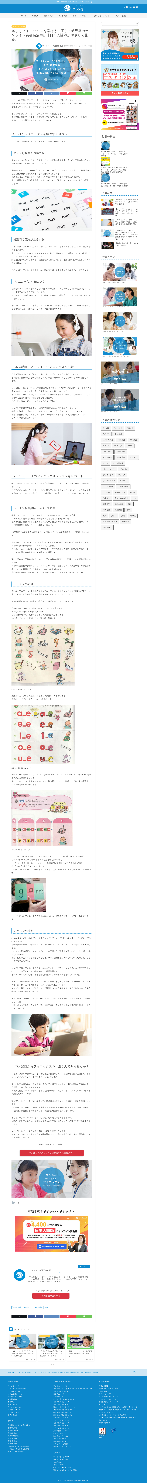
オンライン (106, 356)
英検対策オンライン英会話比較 (19, 1425)
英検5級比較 (12, 1444)
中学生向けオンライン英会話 (109, 411)
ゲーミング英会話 (59, 1439)
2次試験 (106, 428)
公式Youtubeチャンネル (62, 1467)
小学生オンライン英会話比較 (18, 1446)
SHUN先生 (118, 446)
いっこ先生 (107, 451)
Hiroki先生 (118, 434)
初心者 (132, 492)
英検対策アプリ (104, 1423)
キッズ (105, 463)
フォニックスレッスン (61, 1420)
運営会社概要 (103, 1386)
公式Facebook (58, 1465)
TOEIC (130, 446)
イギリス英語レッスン (61, 1433)
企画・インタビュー (80, 16)
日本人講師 (39, 1307)
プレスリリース (109, 481)
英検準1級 (125, 521)
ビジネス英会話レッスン (62, 1402)
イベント (133, 457)
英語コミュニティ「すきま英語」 (65, 1470)
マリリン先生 (108, 486)
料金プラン (12, 1402)
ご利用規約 (103, 1391)
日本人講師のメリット (16, 1394)
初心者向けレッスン (60, 1386)
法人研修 (104, 1420)
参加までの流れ (13, 1404)
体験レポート (120, 492)
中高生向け (131, 1407)
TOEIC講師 (108, 1410)
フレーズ (121, 475)
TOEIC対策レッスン (60, 1391)
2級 (76, 1389)
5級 (90, 1389)
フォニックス (28, 1307)
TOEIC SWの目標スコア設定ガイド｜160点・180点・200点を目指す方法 (114, 154)
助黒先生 (106, 498)
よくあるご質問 (13, 1412)
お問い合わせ (13, 1415)
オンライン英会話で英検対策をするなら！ (115, 282)
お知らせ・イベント (102, 16)
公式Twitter (57, 1462)
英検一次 (129, 1417)
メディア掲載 (120, 16)
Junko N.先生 (17, 1307)
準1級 (72, 1389)
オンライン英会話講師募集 (108, 1407)
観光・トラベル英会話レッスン (64, 1407)
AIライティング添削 (60, 1444)
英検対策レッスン (110, 521)
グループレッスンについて (63, 1446)
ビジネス (123, 469)
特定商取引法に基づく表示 (108, 1389)
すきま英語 (63, 16)
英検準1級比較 (13, 1430)
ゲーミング (131, 1410)
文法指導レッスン (59, 1396)
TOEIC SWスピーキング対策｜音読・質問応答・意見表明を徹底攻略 (115, 185)
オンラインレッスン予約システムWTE (113, 1415)
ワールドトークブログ (61, 1457)
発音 (47, 1307)
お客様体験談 (13, 1399)
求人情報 (102, 1404)
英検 (123, 516)
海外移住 (118, 510)
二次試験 (106, 492)
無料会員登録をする (51, 1296)
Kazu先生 (121, 440)
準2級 (80, 1389)
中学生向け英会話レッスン (63, 1412)
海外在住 (106, 510)
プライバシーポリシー (107, 1394)
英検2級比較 (12, 1433)
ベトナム (123, 481)
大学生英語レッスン (60, 1417)
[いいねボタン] (13, 1203)
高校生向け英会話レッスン (63, 1415)
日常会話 (106, 504)
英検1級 (133, 516)
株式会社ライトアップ (107, 1412)
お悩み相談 (120, 451)
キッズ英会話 (118, 463)
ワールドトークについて (17, 1391)
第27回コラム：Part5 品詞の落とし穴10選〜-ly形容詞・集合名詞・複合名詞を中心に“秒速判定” (114, 170)
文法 (134, 498)
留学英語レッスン (59, 1441)
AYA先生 (106, 434)
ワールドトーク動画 (60, 1459)
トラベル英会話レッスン (62, 1428)
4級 (87, 1389)
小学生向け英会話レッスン (63, 1410)
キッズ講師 (123, 1407)
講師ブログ (48, 16)
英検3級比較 (12, 1438)
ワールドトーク (13, 1386)
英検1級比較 (12, 1428)
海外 (130, 504)
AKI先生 (130, 428)
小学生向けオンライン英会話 (109, 384)
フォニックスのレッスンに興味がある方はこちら (51, 1153)
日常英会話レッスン (60, 1404)
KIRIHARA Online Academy (109, 1417)
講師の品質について (15, 1396)
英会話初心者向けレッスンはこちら (113, 331)
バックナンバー (109, 469)
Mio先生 (106, 446)
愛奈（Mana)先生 (121, 498)
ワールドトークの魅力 (29, 16)
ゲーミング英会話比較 (16, 1451)
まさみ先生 (120, 457)
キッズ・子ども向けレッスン (63, 1399)
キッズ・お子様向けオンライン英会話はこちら (116, 306)
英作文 (113, 516)
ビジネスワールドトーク (107, 1399)
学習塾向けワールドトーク (108, 1402)
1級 (68, 1389)
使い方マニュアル (14, 1407)
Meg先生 (133, 440)
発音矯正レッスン (59, 1394)
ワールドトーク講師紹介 (17, 1389)
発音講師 (116, 1410)
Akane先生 (118, 428)
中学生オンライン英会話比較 (18, 1449)
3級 (83, 1389)
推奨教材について (14, 1410)
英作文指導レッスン (60, 1431)
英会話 (111, 356)
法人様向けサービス (60, 1436)
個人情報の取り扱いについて (109, 1396)
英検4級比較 (12, 1441)
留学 (128, 510)
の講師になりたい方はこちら (121, 356)
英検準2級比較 (13, 1436)
